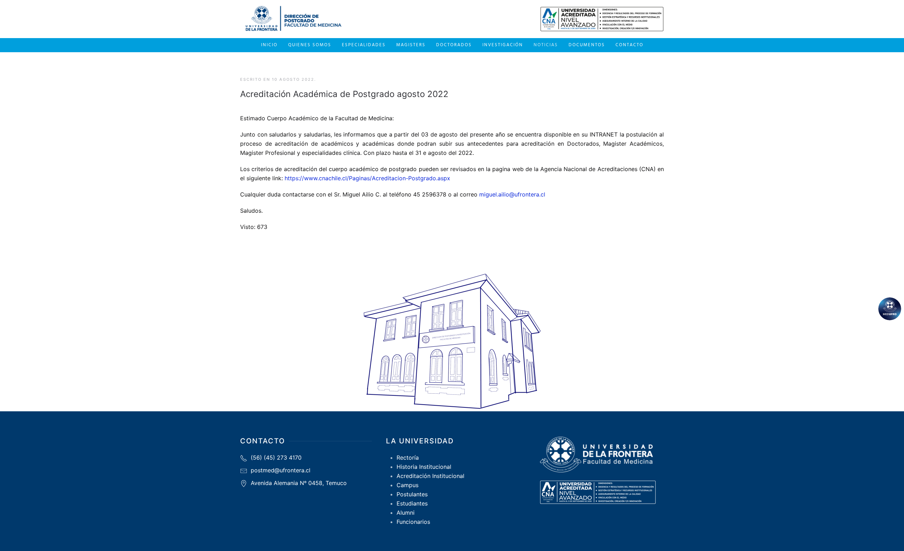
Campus (407, 485)
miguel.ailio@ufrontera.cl (512, 194)
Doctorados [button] (454, 45)
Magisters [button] (411, 45)
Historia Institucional (424, 466)
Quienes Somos (309, 45)
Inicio (269, 45)
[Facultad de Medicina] (889, 308)
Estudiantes (412, 503)
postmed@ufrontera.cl (280, 470)
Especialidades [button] (364, 45)
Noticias (546, 45)
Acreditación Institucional (430, 475)
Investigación (502, 45)
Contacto (629, 45)
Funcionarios (413, 521)
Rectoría (408, 457)
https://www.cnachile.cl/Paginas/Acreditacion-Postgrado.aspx (367, 178)
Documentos (587, 45)
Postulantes (412, 494)
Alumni (406, 512)
